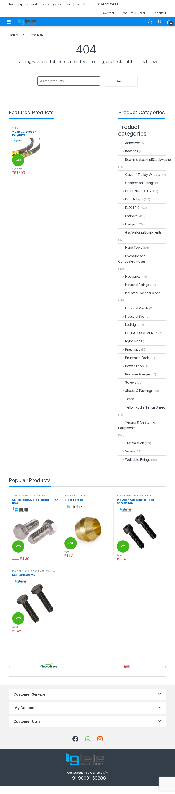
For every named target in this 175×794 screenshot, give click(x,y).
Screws (130, 382)
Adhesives (133, 143)
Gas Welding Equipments (143, 232)
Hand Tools (133, 247)
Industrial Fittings (137, 285)
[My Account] (159, 21)
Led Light (132, 325)
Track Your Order (133, 13)
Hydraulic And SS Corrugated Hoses (134, 258)
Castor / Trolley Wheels (142, 175)
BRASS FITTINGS (75, 495)
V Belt (15, 127)
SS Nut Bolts (40, 495)
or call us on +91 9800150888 (97, 4)
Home (13, 35)
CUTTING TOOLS (138, 191)
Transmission (134, 443)
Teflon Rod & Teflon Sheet (145, 407)
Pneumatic (132, 349)
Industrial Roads (136, 308)
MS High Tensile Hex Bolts (28, 570)
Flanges (131, 224)
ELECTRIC (132, 208)
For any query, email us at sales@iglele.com (39, 4)
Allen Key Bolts (21, 495)
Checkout (159, 13)
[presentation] (165, 667)
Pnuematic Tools (137, 358)
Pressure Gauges (138, 374)
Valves (130, 451)
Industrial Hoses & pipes (142, 293)
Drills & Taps (134, 199)
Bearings (131, 151)
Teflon (130, 399)
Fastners (131, 216)
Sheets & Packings (138, 391)
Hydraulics (132, 276)
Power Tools (134, 366)
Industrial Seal (135, 316)
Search (149, 21)
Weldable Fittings (137, 460)
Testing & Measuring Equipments (136, 425)
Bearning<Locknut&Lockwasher (148, 159)
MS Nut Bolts (145, 495)
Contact (108, 13)
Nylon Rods (133, 341)
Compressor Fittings (139, 183)
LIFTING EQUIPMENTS (141, 333)
